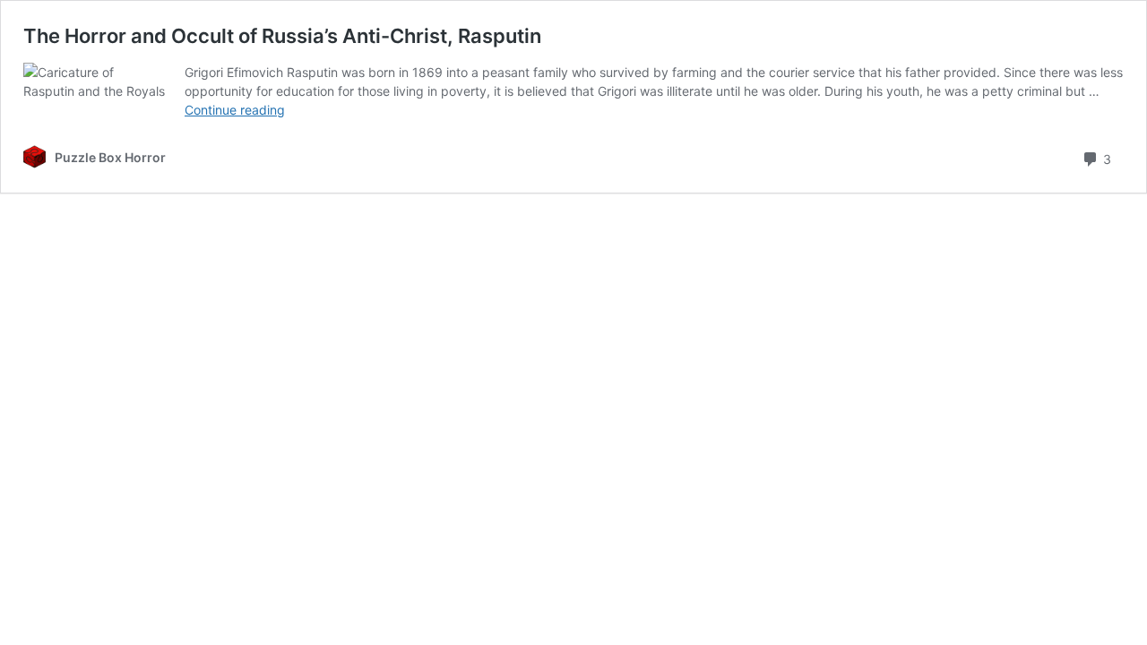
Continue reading (235, 109)
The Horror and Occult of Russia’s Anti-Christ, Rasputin (282, 35)
